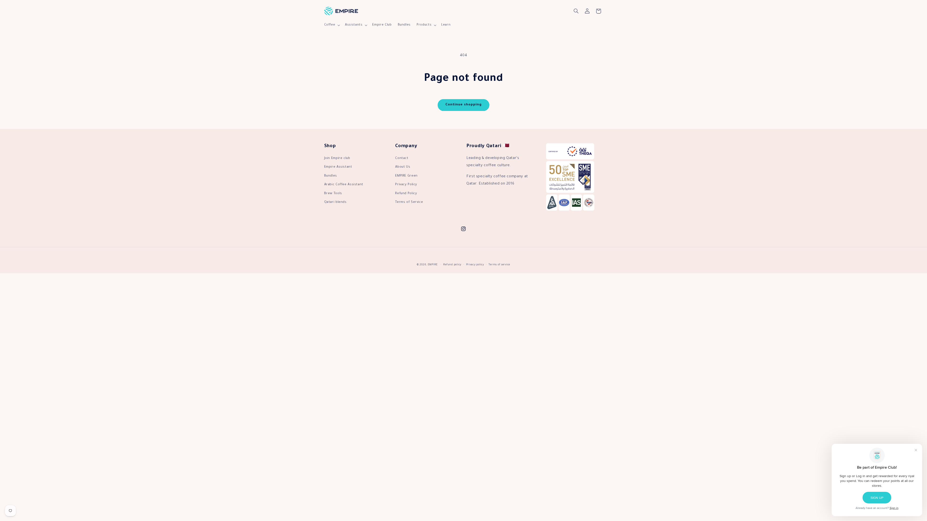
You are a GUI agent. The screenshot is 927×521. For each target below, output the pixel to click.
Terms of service (499, 265)
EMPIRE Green (406, 176)
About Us (402, 167)
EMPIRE (433, 265)
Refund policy (452, 265)
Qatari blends (335, 202)
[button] (331, 25)
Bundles (330, 176)
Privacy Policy (406, 184)
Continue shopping (463, 105)
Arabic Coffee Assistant (344, 184)
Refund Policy (406, 193)
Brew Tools (333, 193)
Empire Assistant (338, 167)
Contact (401, 158)
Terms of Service (409, 202)
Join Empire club (337, 158)
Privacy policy (475, 265)
